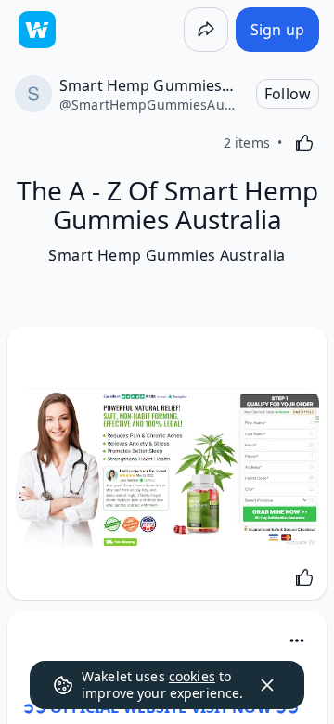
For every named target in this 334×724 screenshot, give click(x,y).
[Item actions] (297, 640)
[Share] (206, 29)
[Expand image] (167, 468)
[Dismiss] (267, 685)
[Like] (304, 143)
